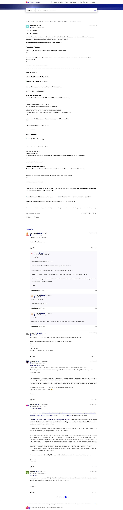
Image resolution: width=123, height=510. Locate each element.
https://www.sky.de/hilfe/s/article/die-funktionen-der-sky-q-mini (59, 413)
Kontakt (82, 503)
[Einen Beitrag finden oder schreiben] (95, 10)
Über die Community (57, 2)
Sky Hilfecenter (34, 503)
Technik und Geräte (50, 21)
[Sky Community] (34, 2)
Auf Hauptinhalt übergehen (7, 1)
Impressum (87, 503)
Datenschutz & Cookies (62, 503)
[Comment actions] (96, 233)
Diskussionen (74, 2)
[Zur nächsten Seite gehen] (68, 497)
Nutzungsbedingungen (51, 503)
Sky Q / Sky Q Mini (62, 21)
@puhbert (69, 415)
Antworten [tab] (30, 229)
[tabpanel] (61, 364)
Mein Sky (27, 503)
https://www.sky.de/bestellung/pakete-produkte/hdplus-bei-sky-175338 (52, 419)
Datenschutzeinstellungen (73, 503)
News (66, 2)
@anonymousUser (35, 365)
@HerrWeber (33, 475)
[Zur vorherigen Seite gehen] (57, 497)
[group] (83, 213)
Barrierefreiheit (41, 503)
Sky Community (30, 21)
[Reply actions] (96, 253)
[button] (32, 290)
